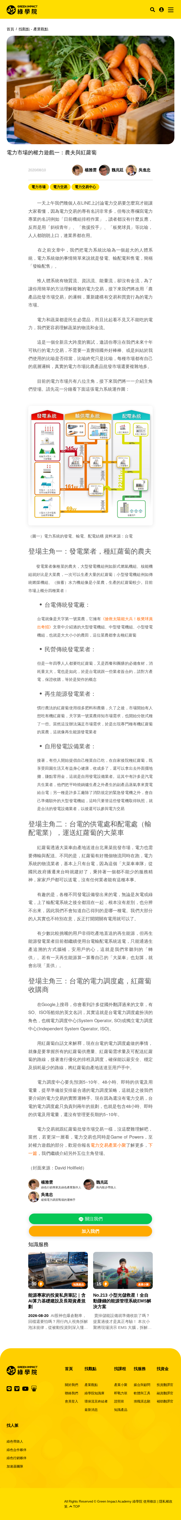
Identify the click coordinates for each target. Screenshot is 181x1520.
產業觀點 (91, 1385)
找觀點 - (33, 29)
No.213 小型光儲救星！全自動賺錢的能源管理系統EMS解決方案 (122, 1301)
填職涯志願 (142, 1401)
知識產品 (78, 1284)
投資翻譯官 (165, 1385)
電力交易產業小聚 (108, 1145)
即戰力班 (120, 1393)
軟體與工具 (142, 1393)
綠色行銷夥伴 (16, 1458)
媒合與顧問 (142, 1385)
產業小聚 (143, 1284)
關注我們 (93, 1218)
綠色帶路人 (15, 1441)
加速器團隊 (15, 1466)
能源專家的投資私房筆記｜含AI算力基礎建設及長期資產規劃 (57, 1301)
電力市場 (39, 187)
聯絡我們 (71, 1393)
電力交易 (60, 187)
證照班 (119, 1401)
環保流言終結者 (96, 1401)
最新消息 (91, 1410)
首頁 (10, 29)
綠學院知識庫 (94, 1393)
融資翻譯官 (165, 1393)
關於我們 (71, 1385)
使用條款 (149, 1501)
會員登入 (71, 1401)
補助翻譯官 (165, 1401)
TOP (76, 1506)
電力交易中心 (85, 187)
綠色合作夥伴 (16, 1450)
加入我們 (90, 1231)
